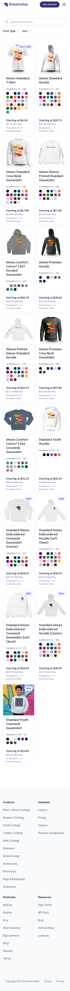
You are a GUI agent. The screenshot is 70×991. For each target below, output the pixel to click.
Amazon (7, 905)
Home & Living (11, 856)
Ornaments (9, 886)
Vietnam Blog (46, 928)
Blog (41, 920)
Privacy (60, 981)
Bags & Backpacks (14, 879)
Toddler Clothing (13, 833)
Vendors (43, 825)
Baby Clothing (11, 840)
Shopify (7, 912)
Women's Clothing (13, 817)
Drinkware (9, 848)
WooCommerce (12, 928)
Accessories (10, 863)
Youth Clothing (11, 825)
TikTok (7, 958)
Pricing (42, 817)
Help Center (45, 905)
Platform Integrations (51, 833)
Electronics (9, 871)
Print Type (9, 31)
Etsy (5, 920)
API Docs (43, 912)
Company (43, 935)
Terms (48, 981)
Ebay (6, 943)
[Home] (15, 4)
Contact (43, 810)
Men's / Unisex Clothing (16, 810)
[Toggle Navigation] (64, 4)
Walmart (8, 951)
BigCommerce (11, 935)
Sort (25, 31)
